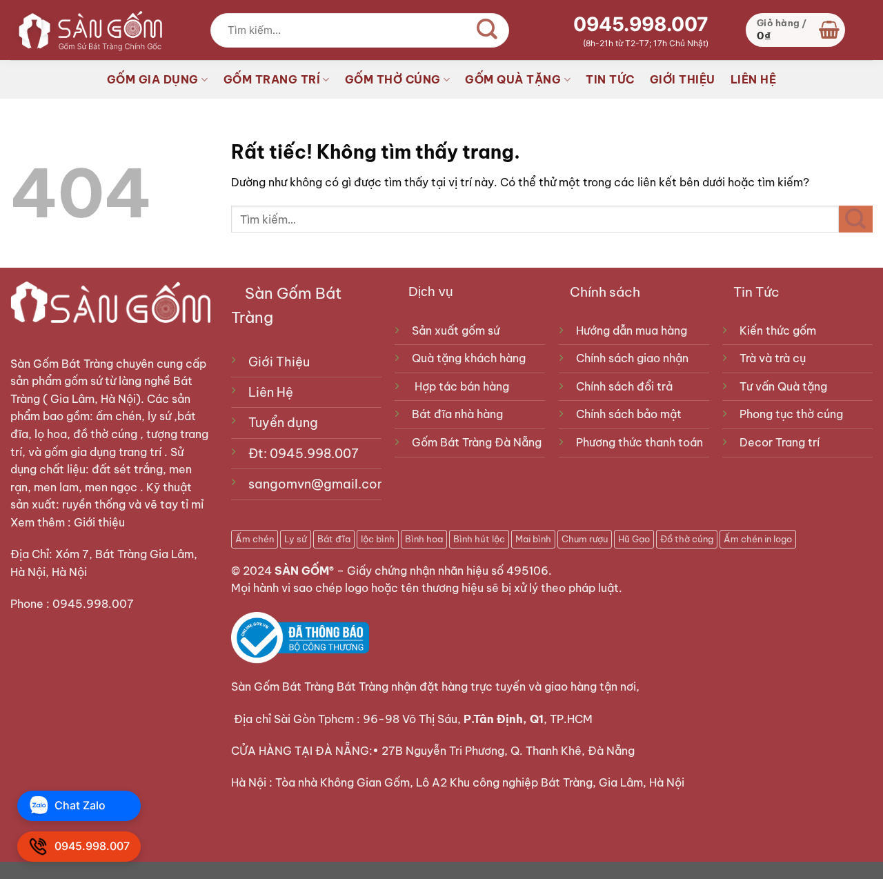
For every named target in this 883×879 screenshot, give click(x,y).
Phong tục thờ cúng (791, 414)
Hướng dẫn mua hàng (631, 330)
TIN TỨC (610, 79)
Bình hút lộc (479, 538)
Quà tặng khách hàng (469, 358)
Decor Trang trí (780, 442)
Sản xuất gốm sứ (455, 330)
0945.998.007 (640, 24)
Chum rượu (585, 538)
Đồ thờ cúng (686, 538)
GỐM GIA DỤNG (153, 79)
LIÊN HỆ (754, 79)
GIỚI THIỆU (682, 79)
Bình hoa (424, 538)
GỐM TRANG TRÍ (272, 79)
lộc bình (378, 538)
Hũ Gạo (634, 538)
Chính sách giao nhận (632, 358)
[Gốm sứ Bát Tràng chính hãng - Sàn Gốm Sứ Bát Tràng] (86, 29)
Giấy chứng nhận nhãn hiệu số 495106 (447, 570)
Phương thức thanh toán (639, 442)
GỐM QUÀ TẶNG (513, 79)
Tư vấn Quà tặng (786, 386)
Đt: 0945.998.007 (303, 454)
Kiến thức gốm (778, 330)
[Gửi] (487, 30)
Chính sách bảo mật (629, 414)
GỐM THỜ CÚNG (393, 79)
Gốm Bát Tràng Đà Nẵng (477, 442)
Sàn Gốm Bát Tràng (61, 364)
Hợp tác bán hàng (462, 386)
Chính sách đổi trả (624, 386)
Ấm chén (254, 538)
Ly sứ (295, 538)
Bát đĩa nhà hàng (457, 414)
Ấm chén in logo (758, 538)
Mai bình (533, 538)
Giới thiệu (101, 522)
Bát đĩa (333, 538)
